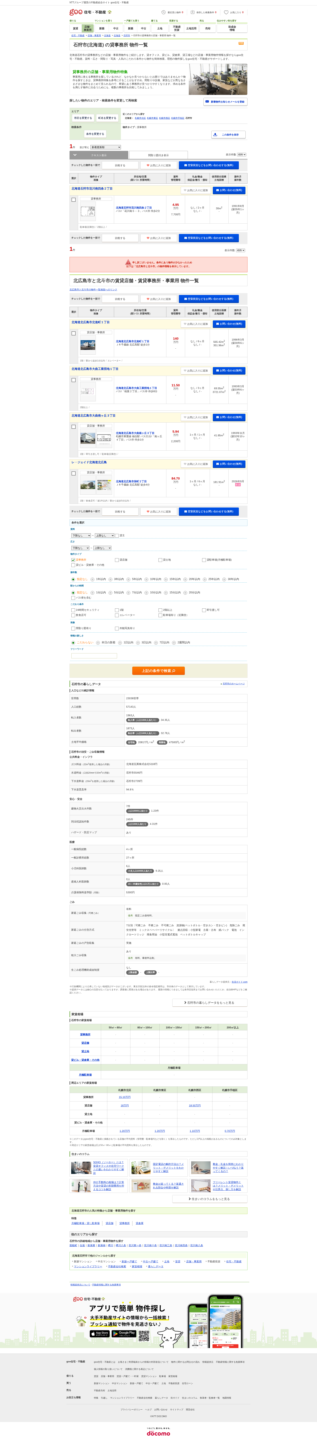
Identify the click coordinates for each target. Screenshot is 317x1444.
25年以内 (214, 579)
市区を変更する (83, 117)
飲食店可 (81, 615)
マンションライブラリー (88, 1266)
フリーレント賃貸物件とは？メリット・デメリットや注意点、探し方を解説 (228, 1186)
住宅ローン (187, 1383)
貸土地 (167, 559)
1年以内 (101, 579)
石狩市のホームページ (234, 683)
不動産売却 (99, 1390)
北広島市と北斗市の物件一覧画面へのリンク (93, 289)
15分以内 (175, 592)
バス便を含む (83, 597)
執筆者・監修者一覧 (210, 1398)
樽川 (110, 1245)
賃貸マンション (149, 1376)
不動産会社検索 (117, 1266)
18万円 (125, 1105)
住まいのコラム (189, 1398)
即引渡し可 (213, 609)
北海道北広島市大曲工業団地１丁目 (95, 368)
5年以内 (137, 579)
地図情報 (226, 1398)
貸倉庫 (139, 1223)
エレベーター (127, 615)
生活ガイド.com (239, 982)
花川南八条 (196, 1245)
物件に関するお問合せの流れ (185, 1362)
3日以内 (146, 642)
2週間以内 (184, 642)
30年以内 (233, 579)
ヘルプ (148, 1409)
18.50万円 (195, 1105)
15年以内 (175, 579)
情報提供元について (80, 1284)
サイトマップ (176, 1409)
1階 (122, 609)
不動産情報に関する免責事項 (106, 1284)
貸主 (122, 535)
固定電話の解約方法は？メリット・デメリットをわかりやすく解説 (168, 1168)
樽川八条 (121, 1245)
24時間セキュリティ (87, 609)
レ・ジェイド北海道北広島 (89, 462)
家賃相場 (137, 1266)
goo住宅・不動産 (75, 1361)
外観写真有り (127, 628)
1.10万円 (195, 1130)
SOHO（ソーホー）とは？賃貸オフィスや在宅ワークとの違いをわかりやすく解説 (108, 1167)
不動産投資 (173, 1383)
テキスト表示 (99, 155)
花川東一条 (135, 1245)
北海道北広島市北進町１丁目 (91, 322)
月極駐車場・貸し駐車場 (85, 1223)
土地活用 (112, 1390)
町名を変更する (107, 117)
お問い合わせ (160, 1409)
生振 (82, 1245)
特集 (96, 1398)
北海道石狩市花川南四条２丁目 (92, 188)
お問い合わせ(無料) (231, 190)
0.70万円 (230, 1130)
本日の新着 (108, 642)
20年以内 (194, 579)
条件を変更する (95, 133)
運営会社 (190, 1409)
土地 (166, 1261)
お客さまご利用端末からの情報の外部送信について (143, 1362)
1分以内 (101, 592)
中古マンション (119, 1383)
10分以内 (155, 592)
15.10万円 (125, 1097)
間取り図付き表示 (158, 155)
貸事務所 (81, 559)
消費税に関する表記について (139, 1369)
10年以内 (155, 579)
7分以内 (137, 592)
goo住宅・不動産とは (104, 1362)
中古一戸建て (150, 1261)
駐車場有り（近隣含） (176, 615)
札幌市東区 (152, 118)
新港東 (91, 1245)
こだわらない (85, 642)
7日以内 (164, 642)
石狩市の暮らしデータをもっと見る (210, 1002)
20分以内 (194, 592)
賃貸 (177, 1261)
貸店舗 (123, 559)
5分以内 (119, 592)
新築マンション (101, 1383)
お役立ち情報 (73, 1397)
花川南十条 (150, 1245)
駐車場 (162, 1376)
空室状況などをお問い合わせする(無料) (210, 165)
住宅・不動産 (234, 1261)
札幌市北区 (140, 118)
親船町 (73, 1245)
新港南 (101, 1245)
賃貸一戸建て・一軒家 (128, 1376)
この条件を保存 (230, 134)
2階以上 (167, 609)
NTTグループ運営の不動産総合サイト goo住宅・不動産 (99, 2)
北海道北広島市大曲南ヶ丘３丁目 (94, 415)
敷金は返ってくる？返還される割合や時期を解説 (168, 1185)
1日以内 (128, 642)
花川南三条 (165, 1245)
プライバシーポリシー (132, 1409)
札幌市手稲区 (177, 118)
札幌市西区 (164, 118)
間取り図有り (83, 628)
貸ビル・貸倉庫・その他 (90, 564)
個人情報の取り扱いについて (108, 1369)
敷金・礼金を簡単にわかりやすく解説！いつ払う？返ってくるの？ (228, 1168)
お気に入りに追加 (160, 165)
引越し (104, 1398)
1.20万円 (125, 1130)
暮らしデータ (155, 1266)
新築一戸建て (129, 1261)
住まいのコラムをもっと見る (211, 1198)
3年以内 (119, 579)
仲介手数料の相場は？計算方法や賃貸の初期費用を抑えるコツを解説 (108, 1186)
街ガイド (175, 1398)
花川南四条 (181, 1245)
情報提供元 (207, 1362)
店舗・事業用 (194, 1261)
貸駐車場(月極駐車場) (219, 559)
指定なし (82, 579)
